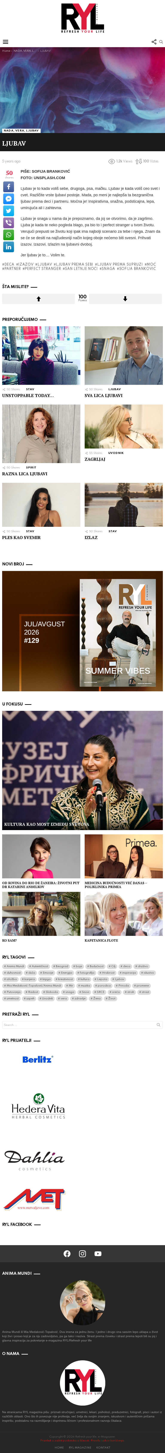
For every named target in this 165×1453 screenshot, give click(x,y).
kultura (85, 979)
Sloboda (52, 992)
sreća (116, 992)
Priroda (123, 985)
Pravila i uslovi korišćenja (107, 1440)
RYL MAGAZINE (80, 1447)
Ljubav (45, 264)
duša (31, 972)
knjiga (46, 979)
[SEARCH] (161, 41)
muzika (85, 985)
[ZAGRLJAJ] (124, 427)
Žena (97, 998)
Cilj (113, 966)
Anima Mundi (15, 966)
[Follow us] (153, 41)
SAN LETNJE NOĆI (81, 269)
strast (145, 992)
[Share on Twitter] (8, 210)
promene (143, 985)
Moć (151, 264)
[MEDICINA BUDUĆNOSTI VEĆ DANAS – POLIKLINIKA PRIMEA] (124, 856)
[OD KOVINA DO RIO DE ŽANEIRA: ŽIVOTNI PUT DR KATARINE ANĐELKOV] (41, 856)
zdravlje (80, 998)
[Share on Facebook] (8, 186)
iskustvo (149, 972)
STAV (30, 389)
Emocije (48, 972)
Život (111, 998)
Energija (66, 972)
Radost (33, 992)
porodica (104, 985)
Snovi (85, 992)
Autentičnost (40, 966)
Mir (71, 985)
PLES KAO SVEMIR (21, 537)
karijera (29, 979)
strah (130, 992)
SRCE (100, 992)
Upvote (38, 299)
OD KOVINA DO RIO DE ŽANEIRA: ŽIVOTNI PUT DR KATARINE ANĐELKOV (40, 885)
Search (158, 1025)
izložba (12, 979)
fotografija (87, 972)
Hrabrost (108, 972)
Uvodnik (47, 998)
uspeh (30, 998)
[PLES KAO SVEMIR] (41, 505)
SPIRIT (31, 467)
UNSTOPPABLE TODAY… (28, 395)
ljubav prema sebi (74, 264)
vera (64, 998)
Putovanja (13, 992)
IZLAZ (91, 537)
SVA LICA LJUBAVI (103, 395)
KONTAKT (103, 1447)
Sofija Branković (137, 269)
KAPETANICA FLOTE (101, 940)
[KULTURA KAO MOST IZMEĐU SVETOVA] (82, 770)
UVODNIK (116, 453)
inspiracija (129, 972)
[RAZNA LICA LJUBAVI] (41, 434)
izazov (26, 264)
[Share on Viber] (8, 222)
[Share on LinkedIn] (8, 247)
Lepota (102, 979)
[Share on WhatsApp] (8, 235)
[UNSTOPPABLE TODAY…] (41, 355)
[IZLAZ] (124, 505)
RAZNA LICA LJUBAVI (24, 474)
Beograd (62, 966)
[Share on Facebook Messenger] (8, 198)
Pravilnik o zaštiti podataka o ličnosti (64, 1440)
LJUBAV (114, 389)
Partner (13, 269)
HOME (59, 1447)
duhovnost (14, 972)
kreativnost (65, 979)
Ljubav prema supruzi (120, 264)
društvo (143, 966)
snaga (108, 269)
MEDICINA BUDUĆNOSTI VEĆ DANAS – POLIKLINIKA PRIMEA (116, 885)
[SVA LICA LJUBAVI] (124, 355)
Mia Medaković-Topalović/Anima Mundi (34, 985)
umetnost (13, 998)
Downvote (125, 299)
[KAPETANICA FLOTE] (124, 914)
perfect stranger (43, 269)
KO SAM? (9, 940)
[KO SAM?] (41, 914)
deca (9, 264)
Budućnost (97, 966)
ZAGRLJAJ (95, 459)
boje (79, 966)
